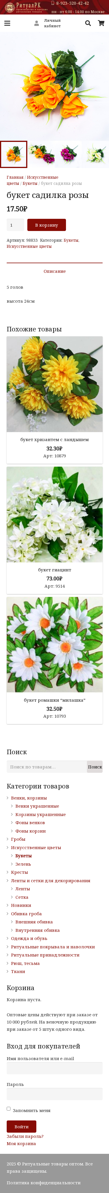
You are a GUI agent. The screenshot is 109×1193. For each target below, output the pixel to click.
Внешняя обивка (34, 922)
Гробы (18, 839)
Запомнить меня (31, 1110)
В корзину (46, 225)
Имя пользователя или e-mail (40, 1058)
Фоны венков (30, 822)
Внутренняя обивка (37, 930)
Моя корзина (21, 1143)
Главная (15, 177)
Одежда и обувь (29, 938)
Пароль (15, 1084)
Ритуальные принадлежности (45, 955)
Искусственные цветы (29, 246)
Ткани (18, 971)
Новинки (21, 905)
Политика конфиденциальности (44, 1182)
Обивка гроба (26, 913)
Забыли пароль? (25, 1136)
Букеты (30, 183)
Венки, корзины (29, 798)
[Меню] (7, 23)
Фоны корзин (30, 831)
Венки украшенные (37, 806)
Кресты (19, 872)
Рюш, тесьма (25, 963)
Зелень (23, 864)
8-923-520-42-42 (72, 3)
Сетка (21, 897)
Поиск (95, 767)
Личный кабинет (52, 23)
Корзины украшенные (40, 814)
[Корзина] (101, 23)
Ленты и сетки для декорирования (50, 880)
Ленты (22, 888)
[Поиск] (88, 23)
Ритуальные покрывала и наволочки (53, 947)
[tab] (55, 271)
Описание (55, 271)
